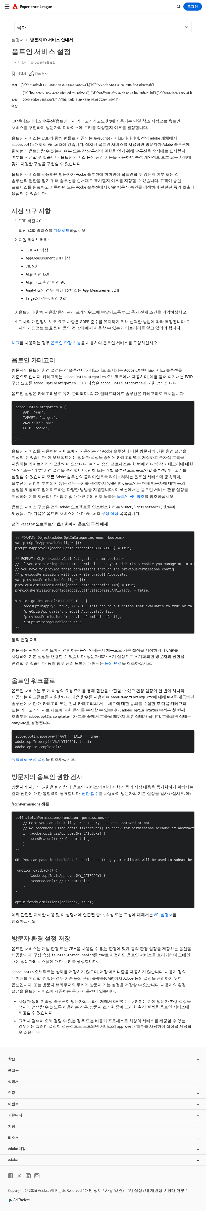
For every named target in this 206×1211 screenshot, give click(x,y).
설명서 (18, 39)
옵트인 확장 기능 (66, 342)
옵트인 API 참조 (130, 496)
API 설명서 (163, 914)
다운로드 (62, 230)
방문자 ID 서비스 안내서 (51, 39)
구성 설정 (109, 513)
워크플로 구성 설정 (29, 759)
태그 (16, 342)
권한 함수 (90, 793)
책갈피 (21, 73)
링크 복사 (41, 73)
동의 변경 (113, 663)
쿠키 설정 (133, 1190)
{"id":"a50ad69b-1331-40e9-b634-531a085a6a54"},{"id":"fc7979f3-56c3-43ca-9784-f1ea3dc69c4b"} (87, 84)
